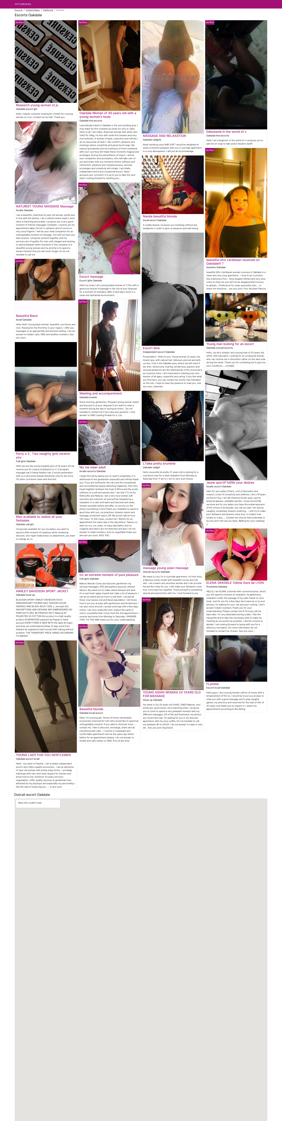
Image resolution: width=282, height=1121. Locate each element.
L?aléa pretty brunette (159, 463)
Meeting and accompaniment (100, 393)
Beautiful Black (27, 316)
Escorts (19, 10)
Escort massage (91, 276)
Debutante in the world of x (226, 131)
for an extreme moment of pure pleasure (109, 575)
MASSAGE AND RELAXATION (164, 136)
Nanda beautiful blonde (160, 216)
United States (33, 10)
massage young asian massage (165, 568)
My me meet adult (92, 467)
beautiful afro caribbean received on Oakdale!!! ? (233, 261)
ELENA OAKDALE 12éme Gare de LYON (235, 583)
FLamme (212, 684)
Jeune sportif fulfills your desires (230, 482)
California (48, 10)
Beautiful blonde (91, 709)
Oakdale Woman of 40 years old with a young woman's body (107, 115)
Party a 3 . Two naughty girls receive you (43, 455)
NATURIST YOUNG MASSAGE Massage (44, 206)
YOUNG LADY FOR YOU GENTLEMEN (43, 755)
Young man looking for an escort (230, 344)
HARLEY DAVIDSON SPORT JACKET (42, 591)
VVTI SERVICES (23, 4)
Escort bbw (151, 348)
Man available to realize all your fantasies (39, 518)
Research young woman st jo (37, 105)
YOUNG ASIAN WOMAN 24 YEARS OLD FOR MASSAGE (172, 694)
